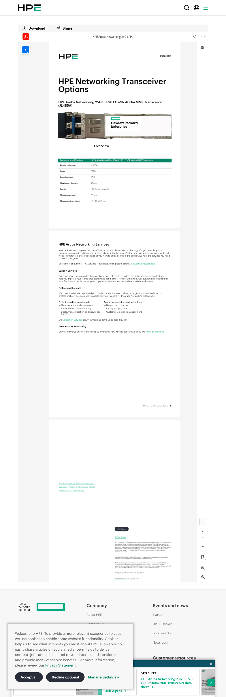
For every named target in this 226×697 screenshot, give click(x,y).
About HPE (94, 615)
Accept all (29, 677)
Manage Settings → (103, 677)
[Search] (186, 7)
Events (157, 615)
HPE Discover (162, 624)
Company (97, 605)
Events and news (170, 605)
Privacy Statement (60, 665)
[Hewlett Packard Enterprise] (29, 7)
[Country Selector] (196, 7)
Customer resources (174, 658)
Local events (162, 633)
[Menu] (205, 7)
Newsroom (160, 642)
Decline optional (65, 677)
